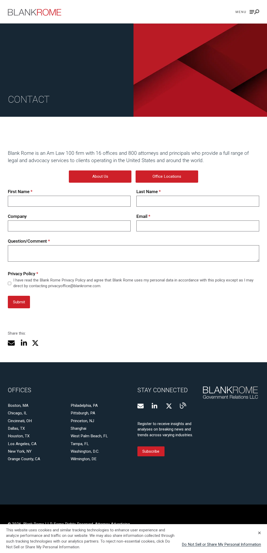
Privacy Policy (23, 273)
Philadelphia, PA (84, 405)
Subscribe (150, 451)
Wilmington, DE (83, 459)
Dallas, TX (16, 428)
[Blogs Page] (183, 405)
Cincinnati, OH (20, 421)
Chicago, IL (17, 413)
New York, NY (20, 451)
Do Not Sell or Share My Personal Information (221, 544)
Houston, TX (19, 436)
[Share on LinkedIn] (23, 343)
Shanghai (78, 428)
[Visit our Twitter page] (169, 406)
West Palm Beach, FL (89, 436)
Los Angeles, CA (22, 443)
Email (143, 216)
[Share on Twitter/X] (35, 343)
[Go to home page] (34, 12)
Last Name (148, 191)
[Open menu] (247, 11)
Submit (19, 302)
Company (17, 216)
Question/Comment (29, 241)
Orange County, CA (24, 459)
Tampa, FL (80, 443)
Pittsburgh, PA (83, 413)
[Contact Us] (140, 406)
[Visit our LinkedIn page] (155, 406)
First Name (20, 191)
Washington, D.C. (85, 451)
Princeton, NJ (82, 421)
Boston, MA (18, 405)
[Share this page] (11, 343)
